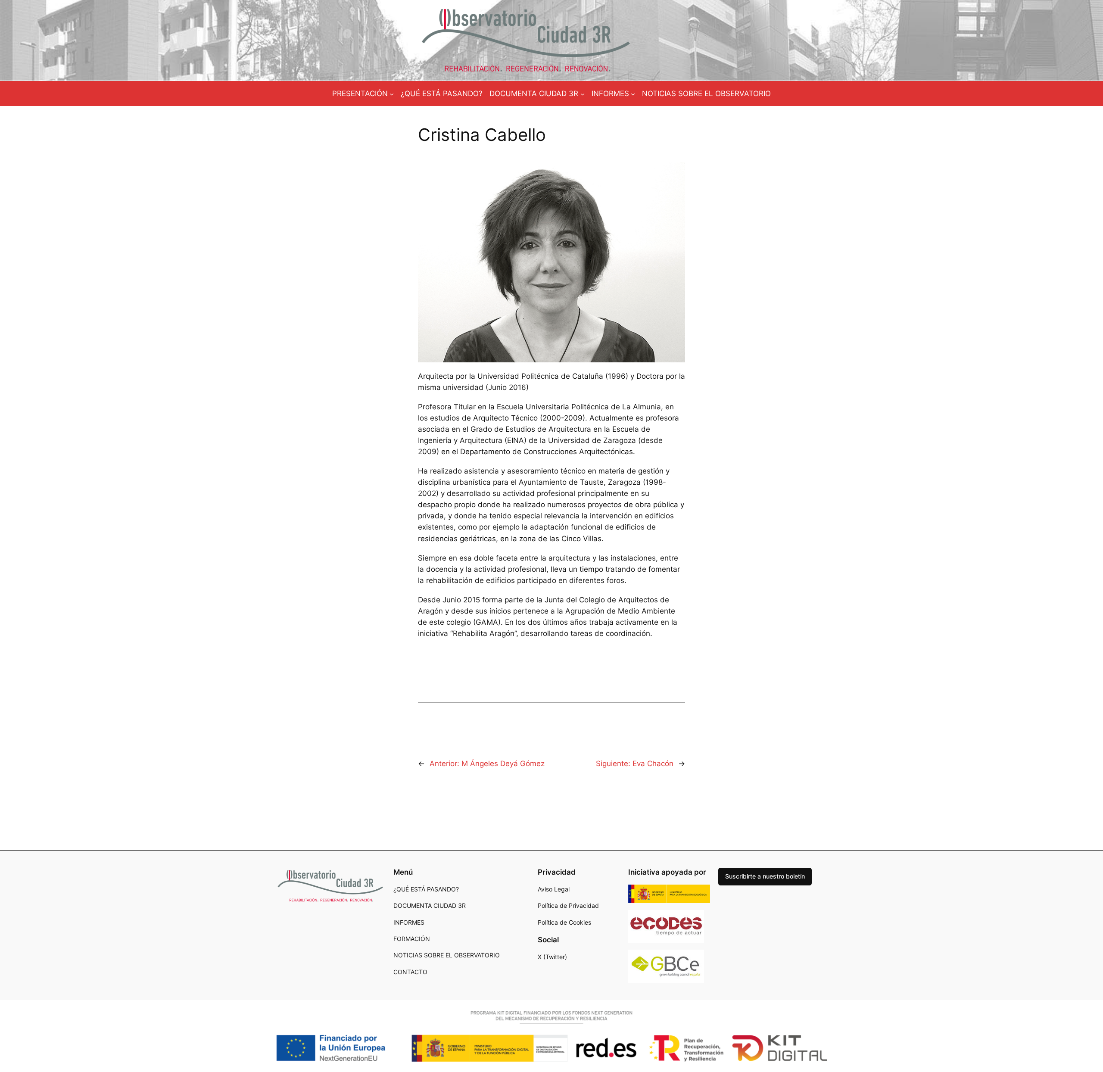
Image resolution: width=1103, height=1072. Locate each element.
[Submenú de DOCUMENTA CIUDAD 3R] (582, 93)
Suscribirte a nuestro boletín (765, 876)
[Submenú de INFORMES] (633, 93)
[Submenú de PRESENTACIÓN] (391, 93)
